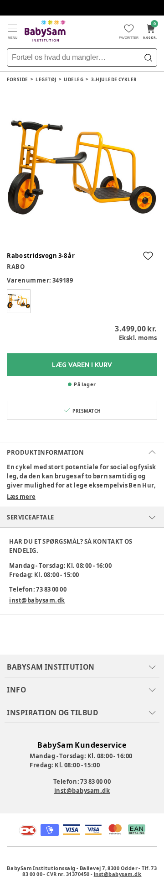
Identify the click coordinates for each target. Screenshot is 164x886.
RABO (16, 266)
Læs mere (21, 497)
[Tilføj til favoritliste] (148, 255)
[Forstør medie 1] (82, 168)
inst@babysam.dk (37, 600)
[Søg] (148, 57)
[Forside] (45, 31)
